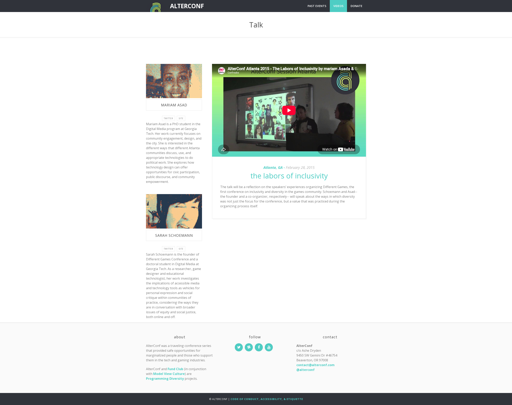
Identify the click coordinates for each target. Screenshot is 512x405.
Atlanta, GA (273, 167)
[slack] (249, 347)
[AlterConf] (156, 6)
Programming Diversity (165, 378)
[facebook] (259, 347)
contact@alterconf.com (315, 365)
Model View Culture (169, 374)
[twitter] (239, 347)
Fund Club (175, 369)
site (181, 118)
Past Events (317, 6)
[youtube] (269, 347)
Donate (356, 6)
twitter (168, 118)
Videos (338, 6)
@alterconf (305, 370)
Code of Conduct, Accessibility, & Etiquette (267, 399)
